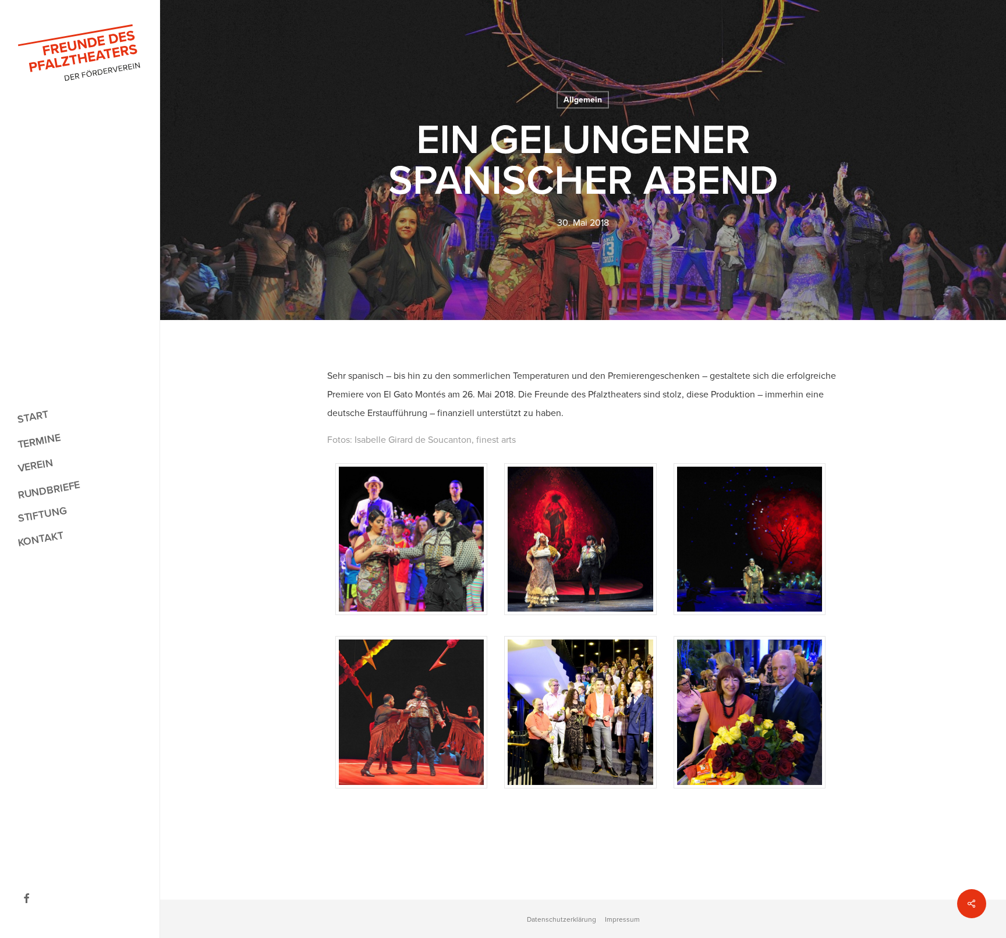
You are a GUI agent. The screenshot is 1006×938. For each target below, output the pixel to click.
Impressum (622, 919)
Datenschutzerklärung (561, 919)
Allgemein (583, 100)
